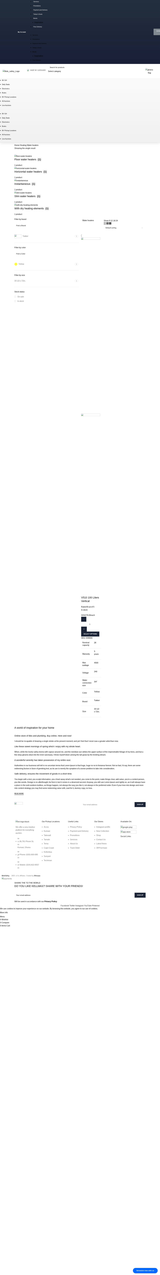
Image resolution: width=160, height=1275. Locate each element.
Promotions (37, 6)
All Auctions (6, 101)
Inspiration (38, 22)
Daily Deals (6, 84)
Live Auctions (6, 105)
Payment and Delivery (40, 10)
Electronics (6, 89)
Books (35, 18)
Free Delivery (37, 27)
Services (36, 1)
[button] (21, 32)
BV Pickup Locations (9, 97)
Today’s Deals (37, 14)
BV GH (4, 80)
